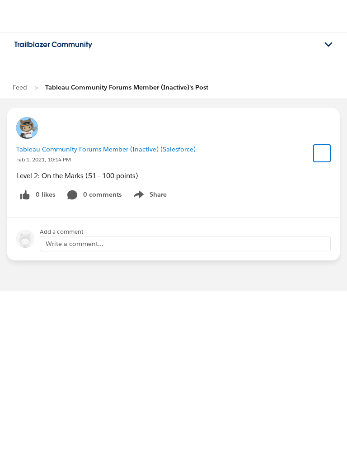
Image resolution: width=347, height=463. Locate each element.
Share (149, 196)
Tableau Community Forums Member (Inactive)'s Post (126, 87)
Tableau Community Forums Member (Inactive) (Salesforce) (106, 149)
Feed (20, 87)
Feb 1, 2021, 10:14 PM (43, 159)
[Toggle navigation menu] (328, 45)
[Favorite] (322, 153)
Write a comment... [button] (74, 244)
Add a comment (62, 232)
